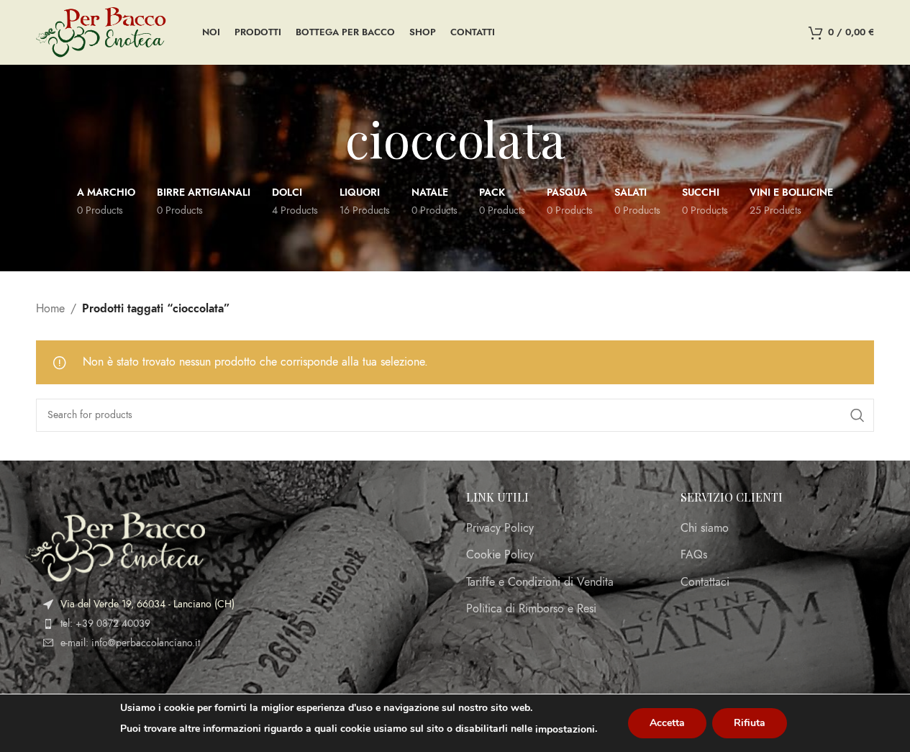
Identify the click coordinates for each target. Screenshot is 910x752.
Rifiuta (749, 723)
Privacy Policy (500, 528)
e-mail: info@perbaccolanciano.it (130, 643)
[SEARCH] (857, 415)
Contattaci (705, 582)
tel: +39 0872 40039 (105, 623)
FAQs (694, 555)
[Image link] (115, 546)
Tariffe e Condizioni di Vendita (540, 582)
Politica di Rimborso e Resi (531, 609)
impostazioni (565, 729)
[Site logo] (101, 32)
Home (50, 309)
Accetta (667, 723)
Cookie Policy (500, 555)
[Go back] (327, 138)
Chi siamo (705, 528)
